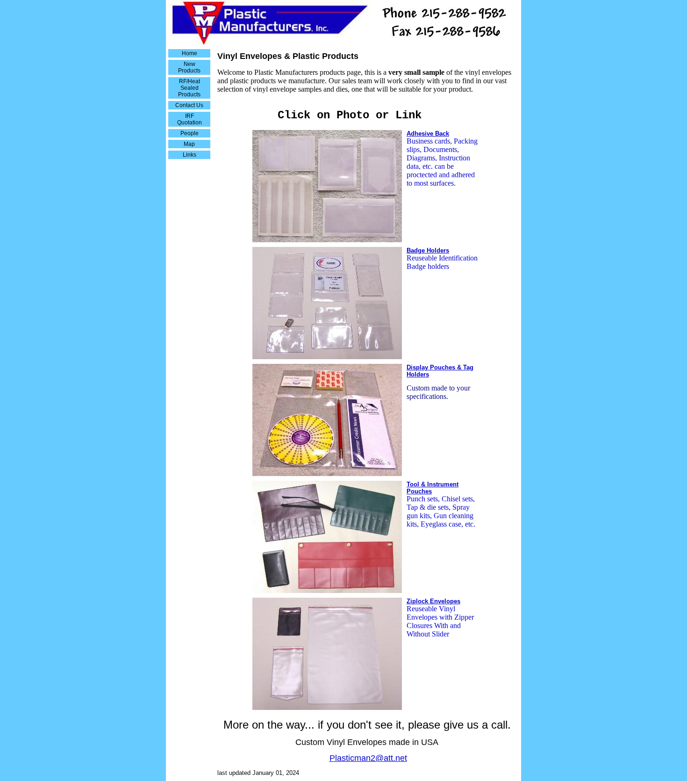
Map (189, 144)
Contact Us (189, 105)
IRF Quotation (189, 119)
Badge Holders (428, 250)
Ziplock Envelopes (433, 601)
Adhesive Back (428, 133)
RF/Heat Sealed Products (189, 88)
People (189, 133)
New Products (189, 67)
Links (189, 155)
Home (189, 53)
